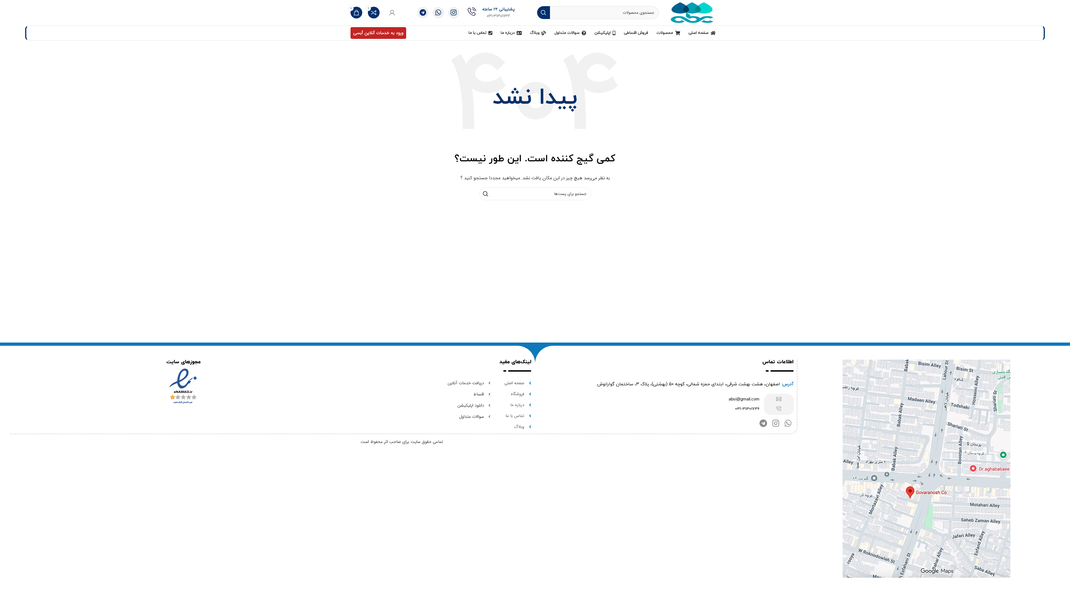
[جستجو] (543, 12)
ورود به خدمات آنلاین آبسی (378, 32)
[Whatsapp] (788, 423)
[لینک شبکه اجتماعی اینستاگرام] (453, 12)
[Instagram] (775, 423)
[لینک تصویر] (926, 468)
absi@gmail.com (744, 399)
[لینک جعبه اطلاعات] (491, 12)
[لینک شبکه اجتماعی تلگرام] (423, 12)
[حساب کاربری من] (392, 12)
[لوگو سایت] (692, 12)
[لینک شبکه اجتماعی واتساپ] (438, 12)
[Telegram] (763, 423)
